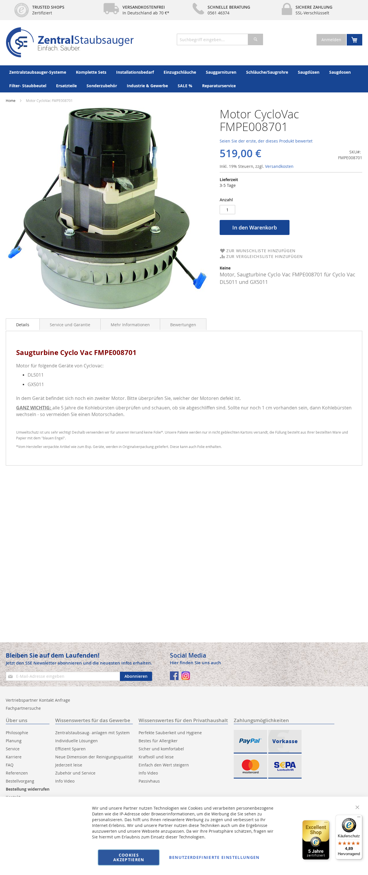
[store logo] (70, 42)
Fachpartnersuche (23, 708)
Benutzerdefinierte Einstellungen (214, 857)
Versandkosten (279, 166)
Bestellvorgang (20, 781)
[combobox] (220, 39)
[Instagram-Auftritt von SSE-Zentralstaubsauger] (185, 675)
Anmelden (331, 39)
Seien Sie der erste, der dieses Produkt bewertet (266, 141)
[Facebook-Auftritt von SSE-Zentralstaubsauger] (174, 675)
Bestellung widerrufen (27, 789)
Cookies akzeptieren (128, 857)
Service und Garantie (70, 324)
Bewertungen (183, 324)
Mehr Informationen (130, 324)
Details (22, 324)
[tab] (23, 324)
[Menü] (358, 818)
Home (11, 100)
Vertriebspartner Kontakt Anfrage (38, 700)
